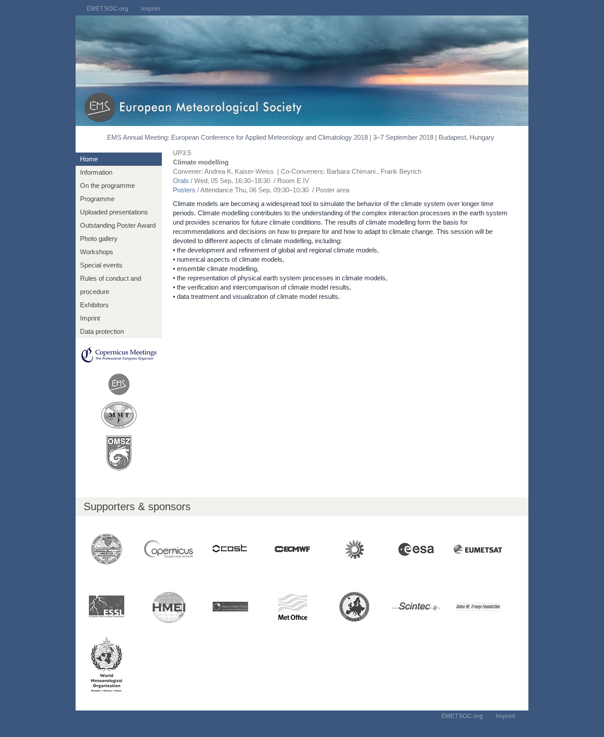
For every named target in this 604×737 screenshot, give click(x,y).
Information (96, 172)
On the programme (107, 185)
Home (89, 159)
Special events (101, 265)
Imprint (151, 8)
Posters (184, 190)
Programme (97, 198)
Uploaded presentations (114, 212)
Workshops (96, 252)
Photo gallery (99, 238)
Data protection (102, 331)
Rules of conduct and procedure (110, 285)
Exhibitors (94, 305)
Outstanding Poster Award (118, 225)
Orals (181, 180)
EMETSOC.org (107, 8)
